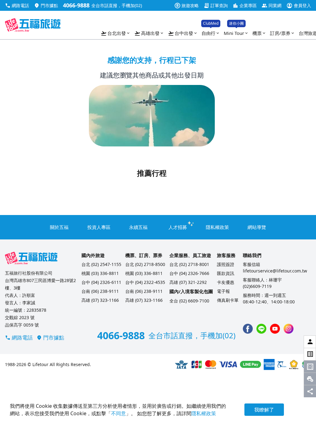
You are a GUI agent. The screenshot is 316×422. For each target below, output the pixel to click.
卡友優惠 (225, 282)
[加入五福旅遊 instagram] (288, 329)
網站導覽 (256, 227)
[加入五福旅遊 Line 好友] (261, 329)
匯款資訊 (225, 273)
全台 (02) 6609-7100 (189, 301)
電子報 (223, 291)
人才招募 (177, 227)
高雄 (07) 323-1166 (100, 300)
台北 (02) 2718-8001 (189, 264)
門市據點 (46, 5)
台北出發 (116, 33)
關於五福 (59, 227)
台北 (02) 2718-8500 (145, 264)
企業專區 (245, 5)
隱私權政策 (217, 227)
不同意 (118, 413)
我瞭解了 (264, 409)
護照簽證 (225, 264)
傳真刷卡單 (228, 300)
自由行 (211, 31)
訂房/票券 (282, 33)
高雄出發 (149, 33)
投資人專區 (98, 227)
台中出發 (183, 33)
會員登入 (298, 5)
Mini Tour (236, 31)
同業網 (271, 5)
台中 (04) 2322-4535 (145, 282)
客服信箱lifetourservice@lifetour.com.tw (275, 267)
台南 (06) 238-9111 (100, 291)
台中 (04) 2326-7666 (189, 273)
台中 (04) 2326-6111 (101, 282)
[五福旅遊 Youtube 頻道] (275, 329)
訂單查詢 (216, 5)
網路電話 (17, 5)
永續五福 (138, 227)
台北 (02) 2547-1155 (101, 264)
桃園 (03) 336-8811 (100, 273)
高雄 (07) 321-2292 (188, 282)
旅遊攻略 (187, 5)
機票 (259, 33)
